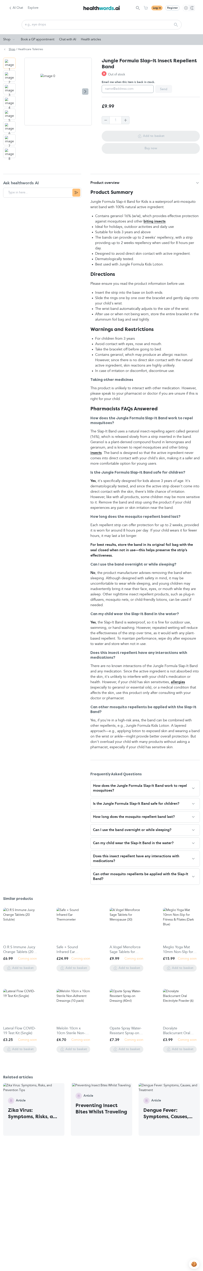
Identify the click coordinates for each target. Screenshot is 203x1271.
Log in (157, 8)
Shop (7, 39)
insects (96, 453)
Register (172, 8)
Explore (33, 8)
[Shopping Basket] (145, 8)
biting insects (155, 221)
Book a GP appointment (37, 39)
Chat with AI (67, 39)
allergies (178, 682)
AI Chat (18, 8)
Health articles (91, 39)
